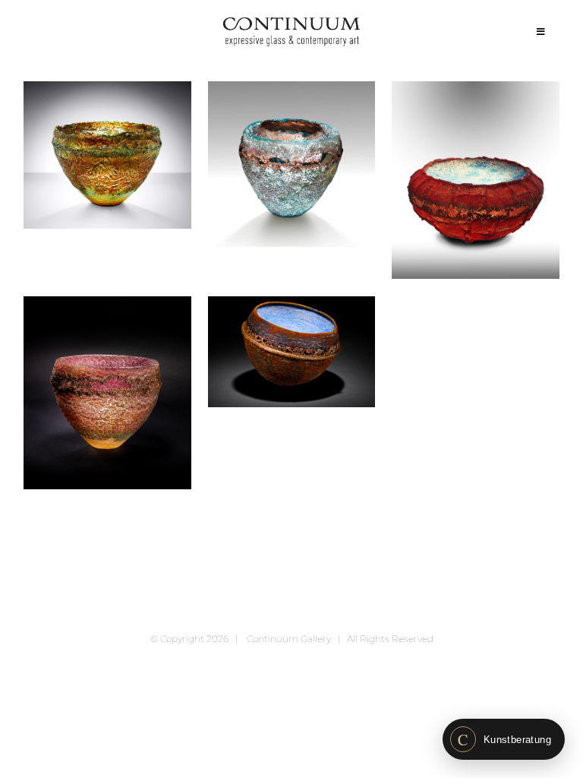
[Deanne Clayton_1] (107, 154)
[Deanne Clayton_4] (107, 392)
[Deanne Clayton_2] (292, 164)
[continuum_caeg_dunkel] (291, 24)
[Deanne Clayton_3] (475, 179)
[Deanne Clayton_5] (292, 352)
